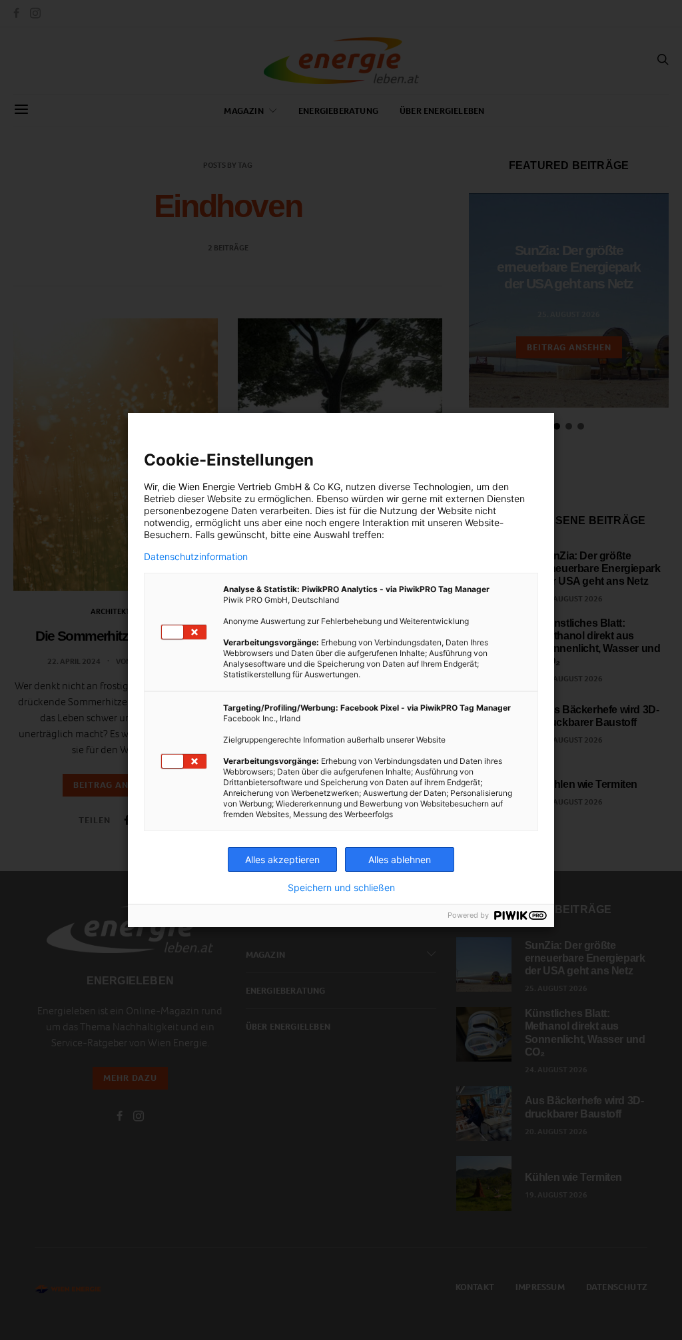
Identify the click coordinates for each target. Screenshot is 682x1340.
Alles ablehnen (399, 859)
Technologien (442, 486)
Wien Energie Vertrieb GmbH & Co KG (259, 486)
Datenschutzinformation (196, 556)
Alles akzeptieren (282, 859)
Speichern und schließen (341, 887)
